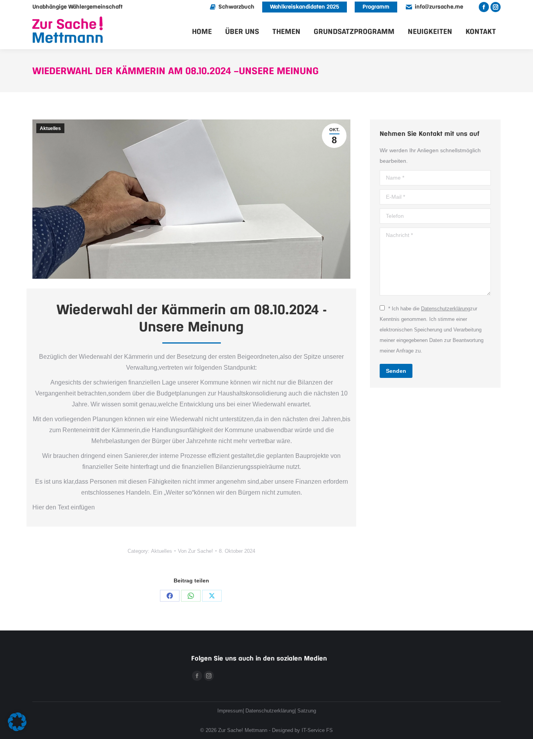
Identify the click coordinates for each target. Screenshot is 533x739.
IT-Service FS (317, 730)
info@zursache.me (439, 7)
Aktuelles (50, 128)
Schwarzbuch (236, 7)
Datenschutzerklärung (445, 309)
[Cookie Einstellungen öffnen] (17, 729)
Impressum (230, 711)
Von (195, 551)
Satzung (306, 711)
